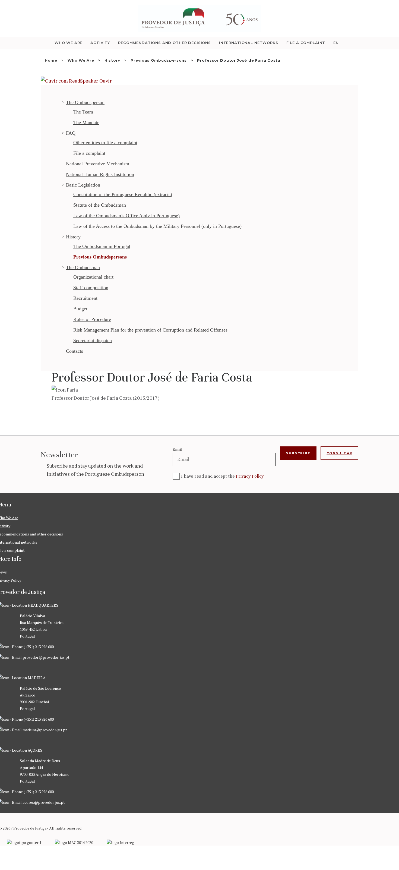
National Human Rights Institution (100, 174)
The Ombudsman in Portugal (101, 246)
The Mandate (86, 122)
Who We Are (81, 60)
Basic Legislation (83, 185)
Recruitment (85, 298)
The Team (83, 112)
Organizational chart (93, 277)
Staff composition (90, 287)
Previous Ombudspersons (158, 60)
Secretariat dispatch (92, 340)
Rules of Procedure (92, 319)
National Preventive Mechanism (97, 163)
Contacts (74, 351)
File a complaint (89, 153)
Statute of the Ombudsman (99, 205)
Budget (80, 308)
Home (51, 60)
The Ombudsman (83, 267)
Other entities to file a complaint (105, 142)
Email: (178, 449)
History (112, 60)
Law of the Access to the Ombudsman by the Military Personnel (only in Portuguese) (157, 226)
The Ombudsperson (85, 102)
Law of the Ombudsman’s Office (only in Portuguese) (126, 215)
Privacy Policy (250, 476)
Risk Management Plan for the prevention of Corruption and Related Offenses (150, 330)
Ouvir (105, 80)
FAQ (70, 133)
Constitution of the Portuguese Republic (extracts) (122, 194)
